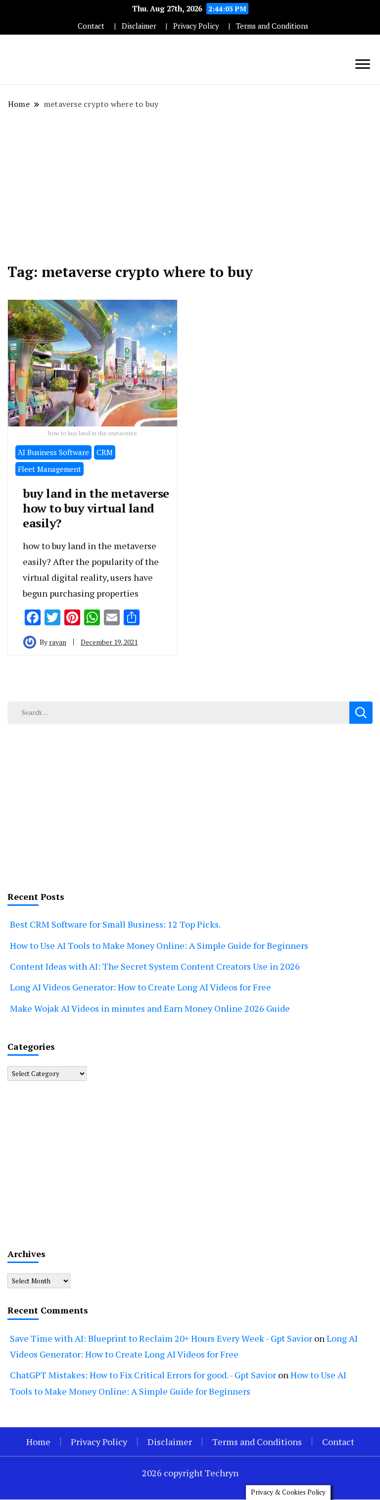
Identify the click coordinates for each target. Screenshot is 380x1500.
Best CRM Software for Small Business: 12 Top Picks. (115, 924)
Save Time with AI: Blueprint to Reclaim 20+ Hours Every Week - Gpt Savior (161, 1338)
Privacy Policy (196, 26)
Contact (91, 26)
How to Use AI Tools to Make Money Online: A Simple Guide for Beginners (159, 945)
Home (38, 1442)
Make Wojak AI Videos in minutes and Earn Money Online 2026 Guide (150, 1008)
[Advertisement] (190, 186)
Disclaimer (139, 26)
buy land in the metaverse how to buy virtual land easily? (96, 508)
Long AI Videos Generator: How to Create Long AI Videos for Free (140, 987)
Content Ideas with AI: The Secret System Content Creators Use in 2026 (155, 966)
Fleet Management (49, 469)
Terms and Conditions (272, 26)
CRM (104, 452)
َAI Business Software (53, 452)
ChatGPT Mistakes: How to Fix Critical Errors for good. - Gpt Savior (143, 1375)
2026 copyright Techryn (190, 1473)
